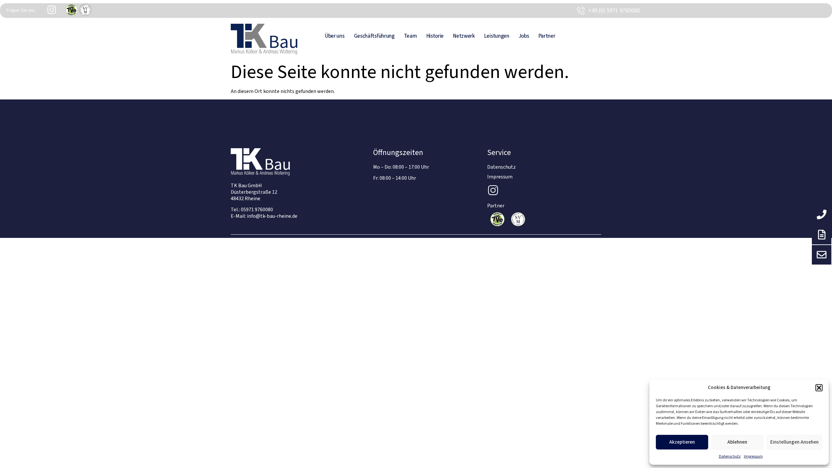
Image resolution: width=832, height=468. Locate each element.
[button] (819, 387)
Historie (435, 36)
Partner (547, 36)
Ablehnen (737, 442)
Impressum (753, 456)
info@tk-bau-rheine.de (272, 216)
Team (410, 36)
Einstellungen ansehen (794, 442)
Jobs (524, 36)
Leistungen (496, 36)
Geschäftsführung (374, 36)
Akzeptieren (682, 442)
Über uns (334, 36)
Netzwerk (464, 36)
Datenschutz (730, 456)
